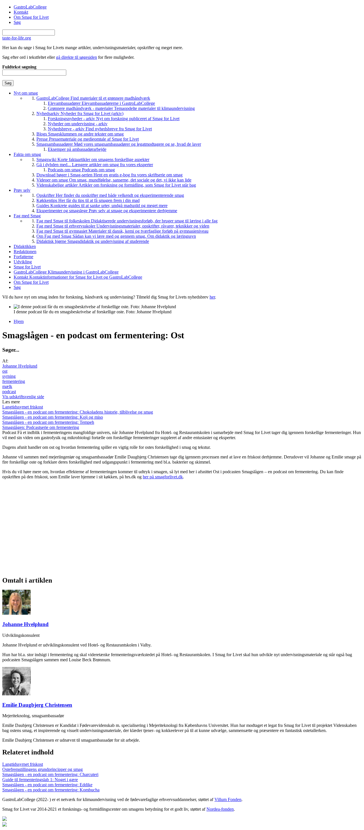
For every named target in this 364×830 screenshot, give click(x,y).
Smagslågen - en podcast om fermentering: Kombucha (51, 789)
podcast (9, 391)
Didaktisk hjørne (92, 241)
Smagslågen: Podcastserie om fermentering (40, 427)
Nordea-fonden (220, 809)
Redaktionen (25, 251)
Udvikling (23, 261)
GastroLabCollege (30, 7)
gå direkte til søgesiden (76, 57)
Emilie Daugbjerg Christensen (37, 705)
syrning (9, 376)
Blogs (80, 134)
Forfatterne (23, 256)
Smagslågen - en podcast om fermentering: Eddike (47, 784)
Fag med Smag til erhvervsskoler (122, 226)
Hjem (19, 321)
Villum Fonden (227, 799)
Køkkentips (88, 200)
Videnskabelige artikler (116, 185)
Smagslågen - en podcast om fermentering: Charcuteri (50, 774)
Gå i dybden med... (94, 164)
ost (4, 371)
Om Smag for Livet (31, 17)
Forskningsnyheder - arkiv (113, 118)
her (212, 297)
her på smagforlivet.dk (163, 476)
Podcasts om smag (81, 169)
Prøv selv (22, 190)
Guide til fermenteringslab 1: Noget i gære (40, 779)
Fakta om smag (27, 154)
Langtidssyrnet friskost (22, 406)
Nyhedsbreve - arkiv (100, 128)
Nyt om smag (26, 93)
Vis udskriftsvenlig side (23, 396)
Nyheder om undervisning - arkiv (77, 123)
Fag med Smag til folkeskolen (127, 220)
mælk (7, 386)
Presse (87, 139)
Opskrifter (110, 195)
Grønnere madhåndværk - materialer (121, 108)
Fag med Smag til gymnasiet (122, 231)
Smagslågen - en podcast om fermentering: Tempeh (48, 422)
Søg (17, 22)
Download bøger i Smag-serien (109, 174)
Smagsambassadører (118, 144)
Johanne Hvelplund (19, 366)
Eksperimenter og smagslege (106, 210)
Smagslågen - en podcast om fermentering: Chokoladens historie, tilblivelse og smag (77, 412)
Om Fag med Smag (116, 236)
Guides (101, 205)
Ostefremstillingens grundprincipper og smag (42, 769)
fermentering (13, 381)
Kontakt (21, 12)
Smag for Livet (27, 266)
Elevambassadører (101, 103)
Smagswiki (92, 159)
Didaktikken (25, 246)
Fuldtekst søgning (19, 66)
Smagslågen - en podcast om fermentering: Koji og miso (52, 417)
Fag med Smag (27, 215)
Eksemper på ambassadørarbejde (77, 149)
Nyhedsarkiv (79, 113)
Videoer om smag (113, 180)
